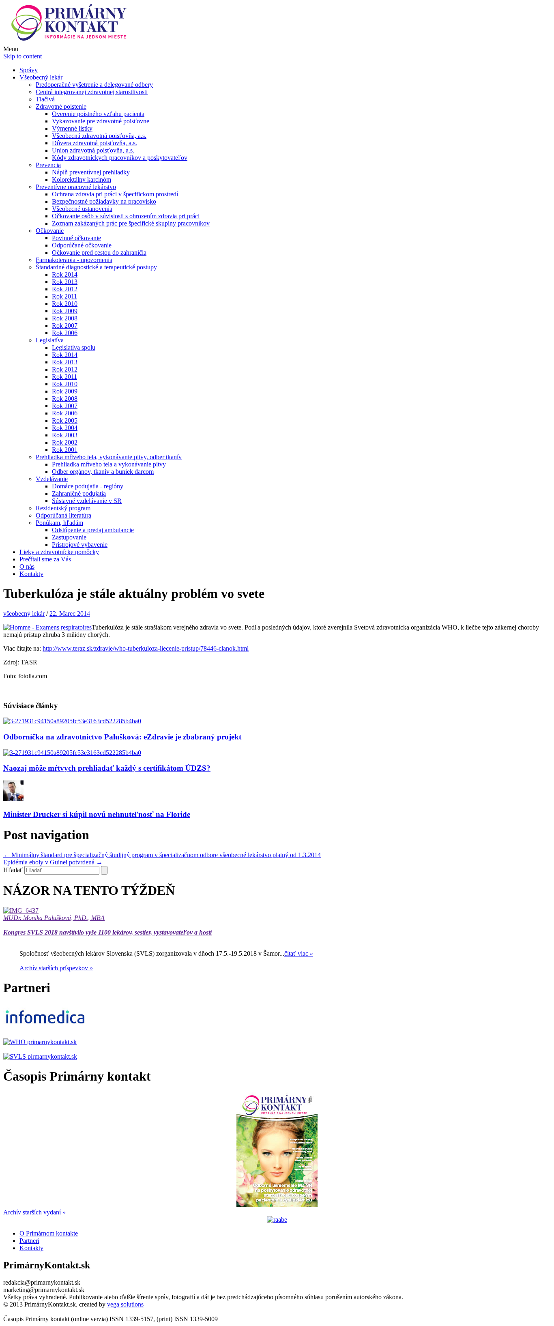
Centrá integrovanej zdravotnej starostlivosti (92, 91)
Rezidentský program (63, 508)
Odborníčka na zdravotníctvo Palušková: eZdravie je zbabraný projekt (122, 737)
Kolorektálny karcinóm (81, 179)
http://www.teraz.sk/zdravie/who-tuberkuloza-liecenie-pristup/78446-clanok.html (146, 648)
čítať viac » (298, 953)
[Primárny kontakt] (71, 41)
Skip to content (22, 56)
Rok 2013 (64, 281)
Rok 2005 (64, 420)
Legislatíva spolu (73, 347)
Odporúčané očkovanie (82, 245)
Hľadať (13, 869)
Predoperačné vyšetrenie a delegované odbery (94, 84)
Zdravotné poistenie (61, 106)
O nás (26, 566)
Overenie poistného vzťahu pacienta (98, 113)
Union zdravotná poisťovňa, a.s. (93, 150)
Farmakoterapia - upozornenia (74, 259)
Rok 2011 (64, 296)
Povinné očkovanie (76, 237)
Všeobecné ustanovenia (82, 208)
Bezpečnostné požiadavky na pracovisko (104, 201)
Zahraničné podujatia (79, 493)
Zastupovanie (69, 537)
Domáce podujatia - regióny (87, 486)
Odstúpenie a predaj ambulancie (93, 530)
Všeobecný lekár (40, 77)
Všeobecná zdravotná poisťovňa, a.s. (99, 135)
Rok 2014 (64, 274)
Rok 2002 (64, 442)
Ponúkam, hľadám (59, 522)
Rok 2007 (64, 325)
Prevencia (48, 164)
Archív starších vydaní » (34, 1212)
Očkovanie (50, 230)
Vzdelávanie (52, 478)
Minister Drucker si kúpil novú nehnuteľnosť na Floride (96, 814)
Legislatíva (50, 340)
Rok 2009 (64, 310)
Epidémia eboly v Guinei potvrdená (53, 862)
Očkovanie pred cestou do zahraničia (99, 252)
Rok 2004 (64, 427)
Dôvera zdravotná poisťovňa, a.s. (94, 143)
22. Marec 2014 (69, 613)
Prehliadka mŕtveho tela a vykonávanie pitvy (109, 464)
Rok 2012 (64, 289)
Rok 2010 (64, 303)
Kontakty (31, 573)
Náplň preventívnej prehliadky (91, 172)
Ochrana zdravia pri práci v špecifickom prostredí (115, 194)
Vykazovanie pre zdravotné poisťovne (100, 121)
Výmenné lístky (72, 128)
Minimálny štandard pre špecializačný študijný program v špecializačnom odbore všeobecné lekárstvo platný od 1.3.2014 (162, 854)
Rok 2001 (64, 449)
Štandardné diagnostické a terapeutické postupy (96, 267)
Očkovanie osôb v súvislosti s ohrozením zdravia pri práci (126, 216)
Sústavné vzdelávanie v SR (87, 500)
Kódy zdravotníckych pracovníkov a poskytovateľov (119, 157)
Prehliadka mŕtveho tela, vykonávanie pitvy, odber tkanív (109, 456)
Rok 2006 (64, 332)
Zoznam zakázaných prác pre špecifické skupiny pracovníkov (131, 223)
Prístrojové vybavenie (79, 544)
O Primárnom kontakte (48, 1233)
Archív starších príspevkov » (56, 968)
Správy (28, 70)
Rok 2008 (64, 318)
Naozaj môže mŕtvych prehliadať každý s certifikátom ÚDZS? (106, 768)
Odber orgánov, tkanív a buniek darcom (103, 471)
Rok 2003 (64, 435)
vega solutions (125, 1304)
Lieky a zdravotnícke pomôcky (59, 551)
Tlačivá (45, 99)
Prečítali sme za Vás (45, 559)
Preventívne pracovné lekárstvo (76, 186)
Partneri (29, 1240)
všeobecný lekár (24, 613)
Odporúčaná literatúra (63, 515)
